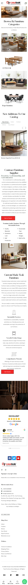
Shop (3, 583)
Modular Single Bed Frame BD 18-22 (10, 158)
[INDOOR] (14, 42)
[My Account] (10, 581)
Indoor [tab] (12, 122)
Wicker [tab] (4, 124)
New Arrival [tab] (5, 122)
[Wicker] (14, 80)
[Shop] (3, 581)
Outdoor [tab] (18, 122)
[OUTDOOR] (14, 61)
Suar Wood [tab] (11, 124)
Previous (22, 128)
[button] (3, 12)
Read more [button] (6, 443)
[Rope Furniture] (14, 99)
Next (25, 128)
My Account (10, 583)
